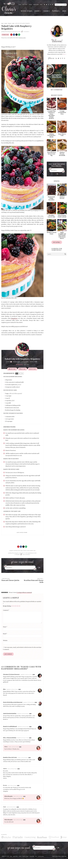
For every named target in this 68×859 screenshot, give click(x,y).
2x (19, 373)
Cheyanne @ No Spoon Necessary (11, 674)
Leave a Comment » (26, 554)
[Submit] (65, 4)
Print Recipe (13, 369)
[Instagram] (52, 5)
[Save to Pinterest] (11, 35)
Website (5, 640)
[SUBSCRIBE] (38, 568)
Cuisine (46, 11)
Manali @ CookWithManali (10, 726)
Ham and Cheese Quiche (10, 579)
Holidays (55, 11)
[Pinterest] (50, 5)
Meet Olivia (24, 4)
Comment (6, 610)
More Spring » (56, 242)
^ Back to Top (5, 856)
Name (5, 627)
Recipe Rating (7, 606)
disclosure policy (22, 37)
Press (36, 856)
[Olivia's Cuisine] (8, 7)
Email (5, 633)
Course (37, 11)
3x (22, 373)
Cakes (13, 23)
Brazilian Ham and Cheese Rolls (33, 580)
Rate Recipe (33, 369)
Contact (30, 4)
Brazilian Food (17, 550)
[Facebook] (48, 5)
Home (20, 4)
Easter (28, 550)
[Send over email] (19, 35)
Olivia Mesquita (8, 31)
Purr (65, 856)
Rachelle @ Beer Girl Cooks (10, 757)
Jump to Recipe (5, 34)
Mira (4, 689)
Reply (33, 674)
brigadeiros (14, 318)
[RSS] (44, 5)
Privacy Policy (41, 856)
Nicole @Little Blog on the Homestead (12, 702)
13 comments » (26, 31)
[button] (16, 365)
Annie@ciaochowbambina (9, 713)
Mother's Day (32, 550)
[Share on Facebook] (14, 35)
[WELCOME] (57, 33)
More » (64, 54)
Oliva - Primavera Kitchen (9, 737)
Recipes (5, 23)
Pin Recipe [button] (23, 369)
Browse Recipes (26, 11)
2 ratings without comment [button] (24, 592)
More (64, 11)
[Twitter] (47, 5)
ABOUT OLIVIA (15, 856)
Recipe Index (36, 4)
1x (16, 373)
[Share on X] (16, 35)
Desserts (9, 23)
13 (17, 554)
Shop (41, 4)
